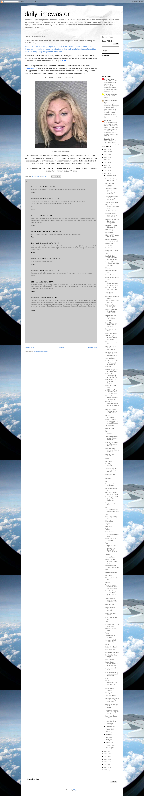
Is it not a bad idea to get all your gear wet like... (111, 444)
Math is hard (109, 521)
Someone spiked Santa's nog (110, 641)
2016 (106, 751)
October (108, 724)
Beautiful (108, 478)
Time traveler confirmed (109, 293)
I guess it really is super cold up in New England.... (111, 215)
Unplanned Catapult (111, 572)
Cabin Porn (108, 461)
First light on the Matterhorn (110, 484)
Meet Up (108, 268)
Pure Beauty (109, 230)
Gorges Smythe (36, 231)
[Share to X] (56, 176)
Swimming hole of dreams (110, 614)
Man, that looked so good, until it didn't (111, 288)
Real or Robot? (109, 183)
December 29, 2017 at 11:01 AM (50, 258)
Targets (107, 524)
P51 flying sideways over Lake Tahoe (111, 370)
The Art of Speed (110, 211)
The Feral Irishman (110, 94)
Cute (106, 514)
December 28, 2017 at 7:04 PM (49, 243)
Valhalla (107, 529)
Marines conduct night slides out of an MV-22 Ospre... (111, 421)
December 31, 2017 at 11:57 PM (44, 282)
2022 (106, 160)
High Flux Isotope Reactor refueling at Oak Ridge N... (111, 411)
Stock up (108, 554)
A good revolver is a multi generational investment (111, 674)
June (107, 734)
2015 (106, 754)
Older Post (92, 347)
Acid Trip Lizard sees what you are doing (111, 510)
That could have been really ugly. (112, 301)
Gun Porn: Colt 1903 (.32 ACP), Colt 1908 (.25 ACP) (111, 362)
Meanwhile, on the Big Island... (110, 539)
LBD (32, 282)
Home (61, 347)
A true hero (108, 434)
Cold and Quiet (109, 358)
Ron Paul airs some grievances (111, 489)
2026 (106, 149)
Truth (107, 633)
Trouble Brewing (110, 275)
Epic (106, 431)
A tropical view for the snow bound (112, 625)
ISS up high (109, 570)
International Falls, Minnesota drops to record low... (112, 450)
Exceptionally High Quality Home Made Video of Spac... (111, 593)
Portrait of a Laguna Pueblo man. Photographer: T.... (111, 353)
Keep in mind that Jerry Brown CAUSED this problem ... (110, 318)
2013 (106, 759)
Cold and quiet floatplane (109, 455)
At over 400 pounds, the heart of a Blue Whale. (111, 705)
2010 (106, 767)
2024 (106, 154)
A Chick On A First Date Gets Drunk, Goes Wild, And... (111, 391)
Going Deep (109, 232)
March (108, 742)
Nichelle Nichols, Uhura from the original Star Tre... (111, 375)
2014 (106, 756)
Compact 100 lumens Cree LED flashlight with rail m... (112, 263)
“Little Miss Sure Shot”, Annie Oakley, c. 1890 (111, 550)
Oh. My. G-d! (109, 693)
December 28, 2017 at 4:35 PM (45, 187)
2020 (106, 165)
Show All (117, 144)
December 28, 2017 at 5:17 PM (43, 216)
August (108, 729)
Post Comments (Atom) (40, 351)
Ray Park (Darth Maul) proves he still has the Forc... (111, 257)
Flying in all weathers (111, 250)
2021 (106, 162)
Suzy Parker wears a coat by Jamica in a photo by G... (111, 438)
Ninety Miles (108, 121)
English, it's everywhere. (109, 416)
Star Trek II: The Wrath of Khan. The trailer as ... (111, 347)
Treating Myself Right (111, 202)
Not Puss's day (110, 650)
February (109, 745)
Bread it (107, 582)
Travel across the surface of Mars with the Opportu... (111, 586)
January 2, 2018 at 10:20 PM (48, 297)
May (107, 737)
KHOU (64, 61)
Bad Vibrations (109, 248)
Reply (33, 192)
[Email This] (52, 176)
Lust (106, 678)
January (108, 748)
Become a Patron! (107, 37)
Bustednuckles (109, 139)
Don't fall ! (108, 367)
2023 (106, 157)
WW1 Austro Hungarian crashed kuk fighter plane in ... (112, 404)
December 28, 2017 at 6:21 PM (51, 231)
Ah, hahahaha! (109, 426)
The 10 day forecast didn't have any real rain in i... (112, 711)
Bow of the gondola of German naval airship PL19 (112, 221)
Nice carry (108, 526)
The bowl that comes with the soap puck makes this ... (111, 197)
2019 (106, 168)
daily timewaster (47, 13)
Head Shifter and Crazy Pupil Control (112, 566)
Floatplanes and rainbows (110, 475)
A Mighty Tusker (110, 546)
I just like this (109, 659)
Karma (107, 644)
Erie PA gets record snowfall (111, 464)
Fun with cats (109, 532)
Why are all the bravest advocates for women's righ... (111, 283)
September (109, 726)
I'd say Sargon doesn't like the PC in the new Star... (111, 663)
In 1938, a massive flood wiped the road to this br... (111, 311)
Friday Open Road (110, 333)
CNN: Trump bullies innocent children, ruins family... (111, 337)
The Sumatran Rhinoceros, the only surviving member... (111, 683)
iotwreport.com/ (109, 79)
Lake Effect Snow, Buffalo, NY (111, 179)
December (109, 175)
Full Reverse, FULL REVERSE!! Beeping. (111, 381)
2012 (106, 762)
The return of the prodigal (110, 636)
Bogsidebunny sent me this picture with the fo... (111, 324)
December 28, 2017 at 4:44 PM (49, 198)
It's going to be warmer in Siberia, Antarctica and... (111, 397)
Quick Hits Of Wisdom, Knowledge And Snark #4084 (110, 124)
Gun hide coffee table (111, 652)
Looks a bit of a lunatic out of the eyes (111, 561)
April (107, 740)
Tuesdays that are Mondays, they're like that (111, 469)
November (109, 721)
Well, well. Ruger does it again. (110, 306)
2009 (106, 770)
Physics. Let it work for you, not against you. (112, 206)
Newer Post (29, 347)
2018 (106, 170)
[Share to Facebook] (58, 176)
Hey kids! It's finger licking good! (111, 226)
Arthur (33, 187)
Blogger (75, 790)
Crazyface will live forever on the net (111, 240)
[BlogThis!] (54, 176)
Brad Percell (35, 243)
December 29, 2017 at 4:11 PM (49, 270)
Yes (106, 543)
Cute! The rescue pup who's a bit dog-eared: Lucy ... (112, 699)
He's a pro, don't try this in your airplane (111, 608)
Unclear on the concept (109, 244)
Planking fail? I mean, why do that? (112, 236)
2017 (106, 173)
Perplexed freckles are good (111, 656)
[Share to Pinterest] (60, 176)
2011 (106, 764)
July (107, 732)
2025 (106, 152)
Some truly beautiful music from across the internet (111, 498)
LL (32, 216)
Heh (106, 481)
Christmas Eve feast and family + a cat (111, 493)
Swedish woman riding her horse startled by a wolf (111, 600)
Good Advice (109, 186)
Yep (106, 253)
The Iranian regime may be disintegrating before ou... (111, 191)
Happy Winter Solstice (109, 689)
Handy (107, 458)
